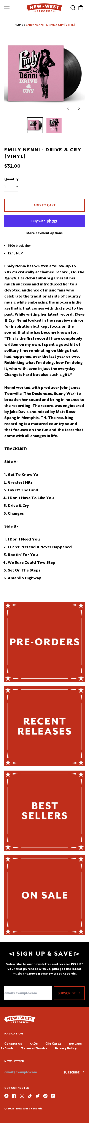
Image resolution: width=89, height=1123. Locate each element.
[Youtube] (53, 1096)
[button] (73, 8)
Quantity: (11, 179)
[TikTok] (30, 1096)
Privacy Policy (66, 1048)
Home (18, 25)
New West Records (29, 1108)
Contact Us (13, 1043)
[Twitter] (37, 1096)
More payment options (44, 233)
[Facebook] (14, 1096)
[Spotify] (45, 1096)
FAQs (34, 1043)
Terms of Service (34, 1048)
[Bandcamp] (6, 1096)
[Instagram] (22, 1096)
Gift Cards (53, 1043)
